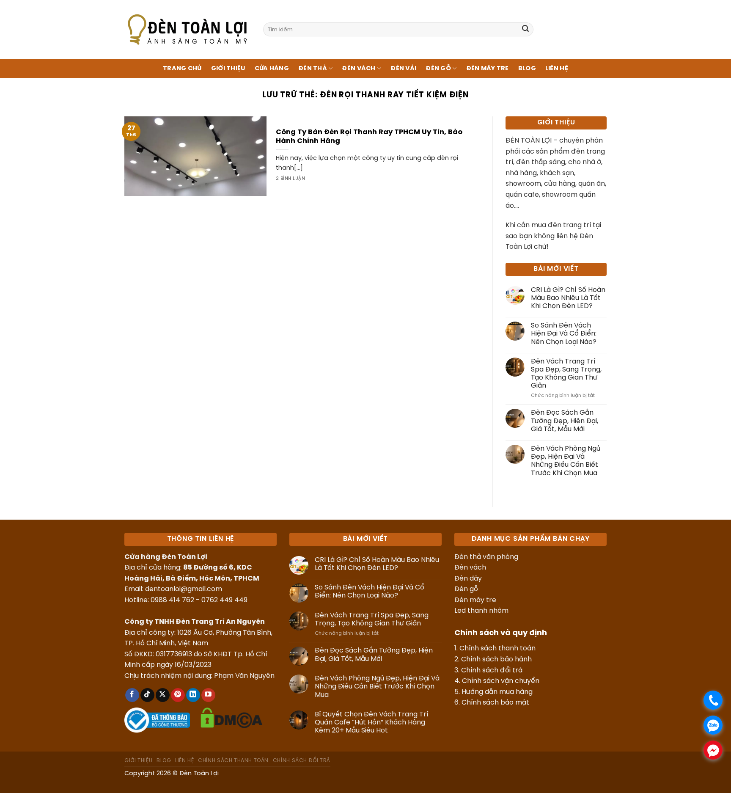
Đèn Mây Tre (487, 68)
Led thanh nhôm (481, 610)
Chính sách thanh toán (497, 648)
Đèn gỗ (466, 589)
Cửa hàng (272, 68)
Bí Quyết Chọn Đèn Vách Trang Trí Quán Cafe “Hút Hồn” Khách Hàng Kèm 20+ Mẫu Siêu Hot (371, 722)
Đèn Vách (358, 68)
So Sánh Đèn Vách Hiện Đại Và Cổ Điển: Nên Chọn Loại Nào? (563, 333)
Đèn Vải (403, 68)
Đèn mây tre (475, 600)
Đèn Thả (312, 68)
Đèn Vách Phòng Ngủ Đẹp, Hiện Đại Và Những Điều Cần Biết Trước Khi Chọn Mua (565, 461)
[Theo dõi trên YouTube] (208, 695)
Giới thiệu (228, 68)
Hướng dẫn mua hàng (497, 692)
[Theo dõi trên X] (163, 695)
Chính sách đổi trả (491, 670)
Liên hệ (556, 68)
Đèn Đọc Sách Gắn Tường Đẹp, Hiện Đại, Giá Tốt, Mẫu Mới (564, 420)
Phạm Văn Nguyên (244, 676)
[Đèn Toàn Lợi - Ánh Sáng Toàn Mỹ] (187, 29)
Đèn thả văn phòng (486, 557)
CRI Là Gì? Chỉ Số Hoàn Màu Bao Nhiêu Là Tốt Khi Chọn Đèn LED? (568, 298)
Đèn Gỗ (438, 68)
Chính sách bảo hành (496, 659)
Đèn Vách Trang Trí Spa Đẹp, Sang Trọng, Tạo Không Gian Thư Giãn (566, 374)
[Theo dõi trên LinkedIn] (193, 695)
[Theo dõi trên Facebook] (132, 695)
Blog (527, 68)
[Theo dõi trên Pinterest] (178, 695)
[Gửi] (525, 29)
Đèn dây (468, 578)
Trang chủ (182, 68)
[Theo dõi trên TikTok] (147, 695)
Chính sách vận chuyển (500, 681)
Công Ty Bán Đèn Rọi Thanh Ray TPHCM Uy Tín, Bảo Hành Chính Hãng (369, 137)
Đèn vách (470, 567)
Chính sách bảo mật (495, 702)
